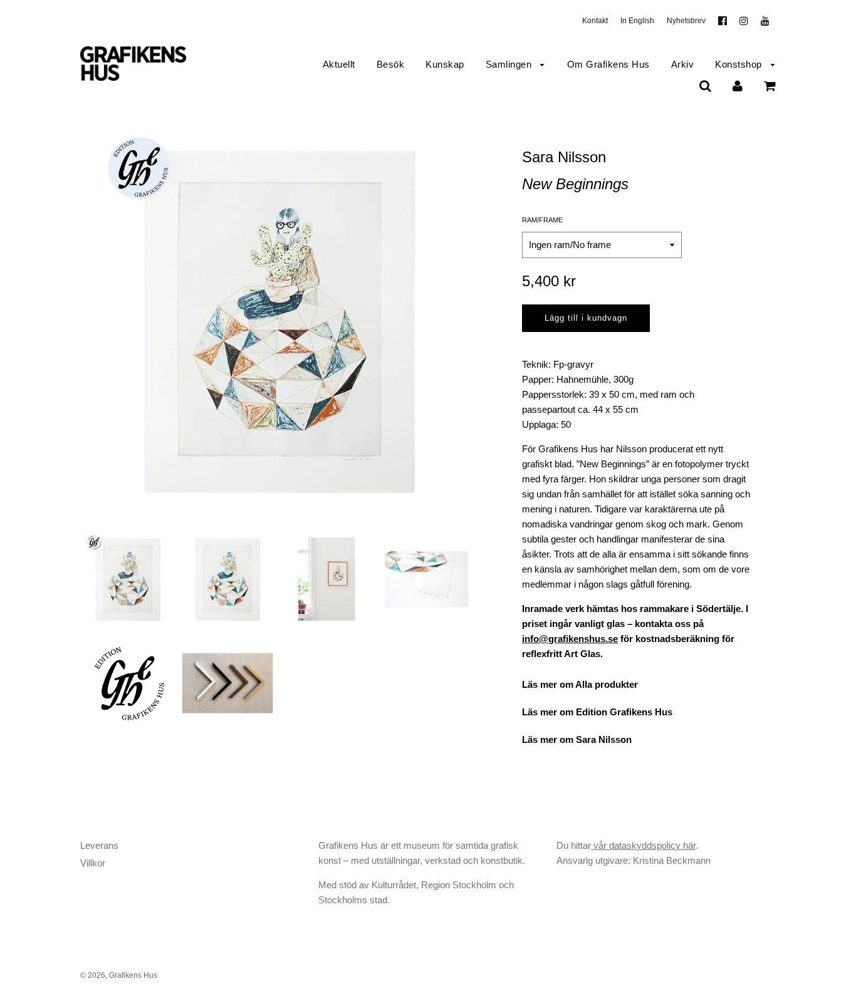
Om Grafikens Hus (608, 64)
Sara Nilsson (564, 156)
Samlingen (510, 64)
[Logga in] (738, 85)
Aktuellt (339, 64)
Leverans (99, 845)
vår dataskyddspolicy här (643, 845)
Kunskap (444, 64)
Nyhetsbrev (686, 20)
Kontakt (595, 20)
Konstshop (740, 64)
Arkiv (682, 64)
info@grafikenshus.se (570, 638)
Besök (391, 64)
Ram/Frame (542, 220)
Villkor (92, 863)
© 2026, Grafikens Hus (118, 975)
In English (637, 20)
